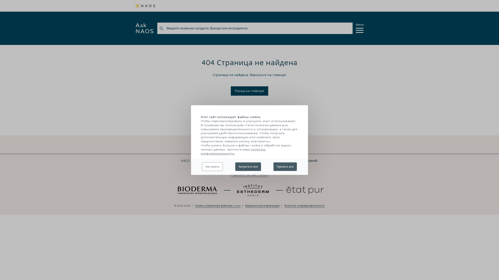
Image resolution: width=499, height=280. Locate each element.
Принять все (285, 166)
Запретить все (248, 166)
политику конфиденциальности (233, 151)
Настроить (212, 166)
